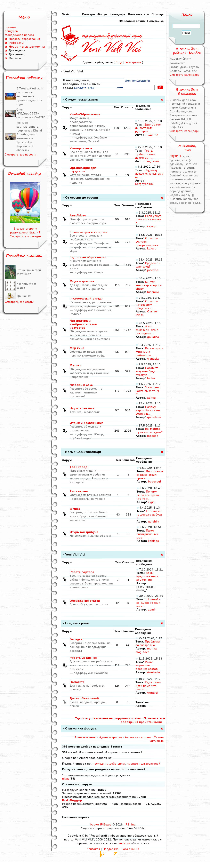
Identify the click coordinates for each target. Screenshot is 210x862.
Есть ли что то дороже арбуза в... (149, 514)
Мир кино (77, 348)
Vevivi (66, 14)
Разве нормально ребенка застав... (148, 665)
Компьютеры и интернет (89, 232)
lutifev (151, 378)
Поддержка (111, 849)
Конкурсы (11, 31)
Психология (102, 310)
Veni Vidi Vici (73, 71)
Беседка (76, 639)
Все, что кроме (77, 623)
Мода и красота (82, 281)
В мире (75, 508)
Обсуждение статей (85, 600)
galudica (153, 336)
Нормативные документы (27, 46)
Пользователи (138, 14)
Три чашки (23, 295)
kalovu (151, 248)
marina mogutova (146, 650)
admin (152, 609)
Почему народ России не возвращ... (148, 410)
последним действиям (109, 763)
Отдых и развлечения (87, 422)
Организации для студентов (83, 169)
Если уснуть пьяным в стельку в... (149, 219)
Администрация (110, 737)
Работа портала (82, 572)
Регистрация (132, 62)
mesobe (152, 435)
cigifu (151, 502)
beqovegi (154, 481)
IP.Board (106, 824)
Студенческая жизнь (81, 99)
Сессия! (93, 141)
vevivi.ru (124, 843)
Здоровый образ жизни (88, 257)
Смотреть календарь (184, 74)
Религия (75, 314)
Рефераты (16, 42)
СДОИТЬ (176, 156)
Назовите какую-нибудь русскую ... (147, 371)
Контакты (93, 849)
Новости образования (24, 38)
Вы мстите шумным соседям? (149, 430)
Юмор (98, 434)
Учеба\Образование (85, 114)
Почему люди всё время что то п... (148, 495)
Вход (118, 62)
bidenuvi (153, 292)
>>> (194, 70)
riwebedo (153, 672)
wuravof (152, 692)
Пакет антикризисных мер (147, 534)
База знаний (130, 849)
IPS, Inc (129, 824)
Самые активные (157, 739)
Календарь (118, 14)
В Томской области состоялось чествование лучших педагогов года (30, 96)
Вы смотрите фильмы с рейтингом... (150, 352)
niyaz (66, 778)
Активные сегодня (138, 737)
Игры (73, 251)
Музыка (75, 365)
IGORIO (152, 134)
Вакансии (101, 673)
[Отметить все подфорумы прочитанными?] (64, 127)
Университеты (81, 148)
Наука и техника (82, 408)
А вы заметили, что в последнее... (147, 330)
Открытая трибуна (84, 532)
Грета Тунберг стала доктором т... (145, 154)
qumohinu (154, 417)
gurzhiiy (153, 521)
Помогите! (78, 682)
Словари (88, 14)
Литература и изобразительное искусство (83, 324)
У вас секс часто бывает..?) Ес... (148, 391)
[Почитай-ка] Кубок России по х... (148, 603)
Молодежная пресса (19, 35)
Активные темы (85, 737)
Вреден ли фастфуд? (148, 264)
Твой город (78, 467)
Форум (102, 14)
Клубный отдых (81, 438)
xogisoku (153, 161)
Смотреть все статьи (19, 301)
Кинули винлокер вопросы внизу (149, 285)
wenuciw (153, 358)
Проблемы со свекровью (148, 643)
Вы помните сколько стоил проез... (150, 475)
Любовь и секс (81, 384)
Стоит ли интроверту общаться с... (147, 305)
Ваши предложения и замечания (147, 576)
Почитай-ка (155, 21)
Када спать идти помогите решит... (148, 686)
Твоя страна (79, 491)
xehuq (151, 397)
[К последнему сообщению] (136, 121)
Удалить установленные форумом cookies (108, 718)
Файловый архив (132, 21)
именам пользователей (143, 763)
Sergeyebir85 (144, 183)
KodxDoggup (72, 800)
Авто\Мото (78, 215)
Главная (11, 27)
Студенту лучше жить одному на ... (149, 173)
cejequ (151, 226)
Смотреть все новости (21, 154)
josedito (152, 270)
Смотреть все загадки (25, 236)
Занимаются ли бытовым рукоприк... (148, 128)
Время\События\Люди (83, 452)
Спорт (98, 272)
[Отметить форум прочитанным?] (64, 153)
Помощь (158, 14)
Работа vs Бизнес (83, 657)
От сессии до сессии (81, 197)
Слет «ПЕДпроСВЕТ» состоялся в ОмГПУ (30, 113)
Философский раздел (86, 298)
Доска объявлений (84, 698)
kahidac (153, 540)
